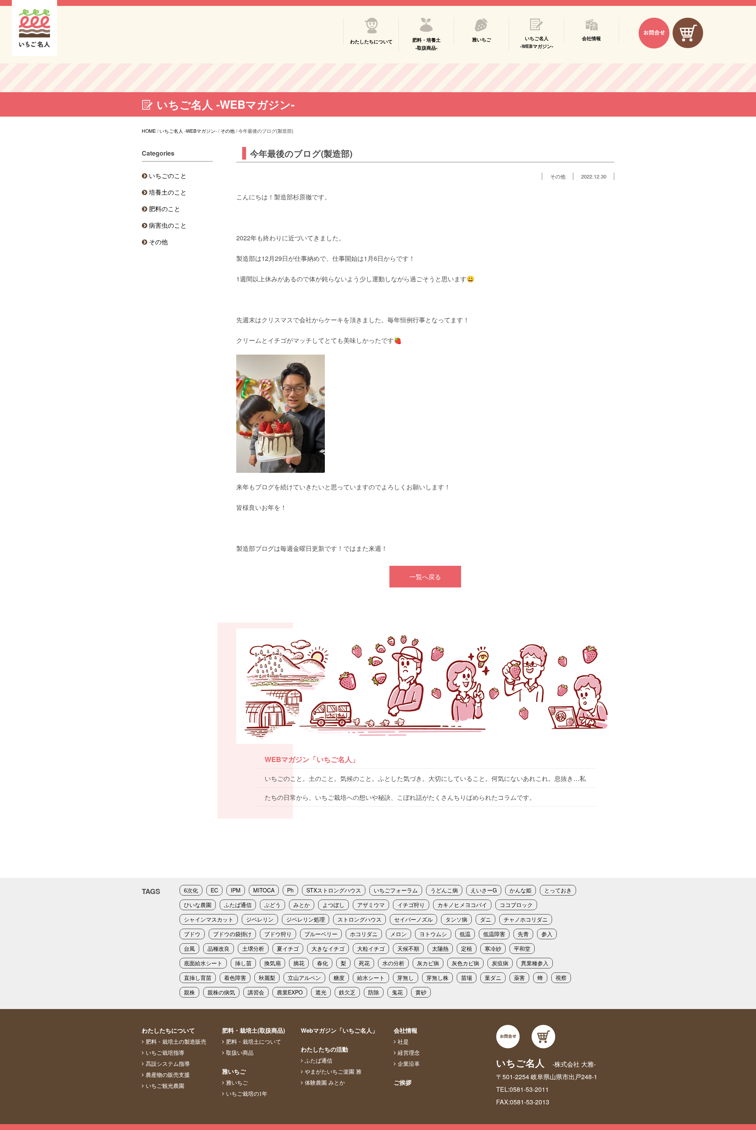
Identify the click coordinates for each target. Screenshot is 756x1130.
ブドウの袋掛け (232, 934)
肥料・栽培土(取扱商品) (253, 1030)
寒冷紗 (493, 948)
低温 (465, 934)
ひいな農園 (197, 905)
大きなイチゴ (328, 948)
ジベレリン (260, 919)
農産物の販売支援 (168, 1075)
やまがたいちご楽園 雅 (333, 1071)
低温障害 (494, 934)
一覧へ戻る (425, 576)
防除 (373, 992)
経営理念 (409, 1053)
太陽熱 (440, 948)
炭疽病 (500, 963)
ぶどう (272, 905)
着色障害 (235, 977)
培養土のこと (168, 192)
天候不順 (408, 948)
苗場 (466, 977)
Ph (290, 890)
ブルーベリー (320, 934)
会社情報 (405, 1030)
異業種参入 (534, 963)
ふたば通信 (238, 905)
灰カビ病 (428, 963)
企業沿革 (409, 1064)
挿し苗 (243, 963)
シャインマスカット (208, 919)
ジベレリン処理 (305, 919)
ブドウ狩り (278, 934)
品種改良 (219, 948)
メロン (398, 934)
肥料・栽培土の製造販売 (176, 1042)
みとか (301, 905)
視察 (561, 977)
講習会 (256, 992)
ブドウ (192, 934)
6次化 (191, 890)
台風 (189, 948)
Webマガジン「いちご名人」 (339, 1030)
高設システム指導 (168, 1064)
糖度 (339, 977)
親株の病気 (221, 992)
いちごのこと (168, 175)
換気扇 (272, 963)
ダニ (485, 919)
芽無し (405, 977)
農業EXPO (290, 992)
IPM (236, 890)
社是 (403, 1042)
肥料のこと (164, 208)
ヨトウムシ (433, 934)
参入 (546, 934)
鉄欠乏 (347, 992)
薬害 (519, 977)
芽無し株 (437, 977)
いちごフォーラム (396, 890)
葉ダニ (493, 977)
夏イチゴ (288, 948)
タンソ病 (456, 919)
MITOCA (263, 890)
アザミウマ (371, 905)
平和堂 (522, 948)
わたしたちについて (168, 1030)
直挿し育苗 (197, 977)
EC (214, 890)
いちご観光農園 (165, 1086)
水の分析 (393, 963)
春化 (322, 963)
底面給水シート (203, 963)
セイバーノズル (413, 919)
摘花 (298, 963)
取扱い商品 (240, 1053)
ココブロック (516, 905)
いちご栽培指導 (165, 1053)
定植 (466, 948)
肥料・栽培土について (253, 1042)
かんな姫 (521, 890)
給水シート (371, 977)
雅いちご (234, 1071)
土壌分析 (253, 948)
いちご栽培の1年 (246, 1094)
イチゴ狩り (411, 905)
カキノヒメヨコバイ (462, 905)
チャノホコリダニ (526, 919)
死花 (364, 963)
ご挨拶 (402, 1082)
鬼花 (397, 992)
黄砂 (420, 992)
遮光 (320, 992)
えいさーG (484, 890)
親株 (189, 992)
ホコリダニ (364, 934)
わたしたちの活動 (324, 1049)
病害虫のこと (168, 225)
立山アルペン (304, 977)
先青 (523, 934)
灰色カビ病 (465, 963)
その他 (158, 241)
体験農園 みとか (325, 1082)
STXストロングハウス (333, 890)
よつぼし (333, 905)
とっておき (558, 890)
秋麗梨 (267, 977)
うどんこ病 (444, 890)
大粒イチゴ (371, 948)
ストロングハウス (359, 919)
